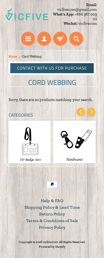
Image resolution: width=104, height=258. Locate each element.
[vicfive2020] (26, 14)
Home (13, 56)
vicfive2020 (50, 242)
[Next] (91, 112)
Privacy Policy (52, 227)
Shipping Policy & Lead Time (52, 207)
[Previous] (81, 112)
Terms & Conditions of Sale (52, 220)
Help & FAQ (52, 200)
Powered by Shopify (52, 247)
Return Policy (52, 214)
